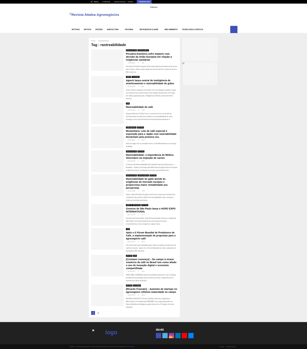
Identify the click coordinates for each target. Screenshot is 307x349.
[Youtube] (225, 29)
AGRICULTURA (112, 29)
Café (128, 103)
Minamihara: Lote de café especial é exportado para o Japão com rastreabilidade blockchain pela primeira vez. (151, 134)
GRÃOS (128, 77)
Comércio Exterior (143, 50)
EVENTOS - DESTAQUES (133, 205)
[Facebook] (214, 29)
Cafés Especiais (131, 127)
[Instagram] (219, 29)
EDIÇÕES (99, 29)
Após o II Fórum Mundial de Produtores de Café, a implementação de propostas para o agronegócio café (151, 235)
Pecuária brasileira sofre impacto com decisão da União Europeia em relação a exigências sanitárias (149, 56)
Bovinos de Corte (131, 50)
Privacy (221, 347)
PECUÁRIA (129, 29)
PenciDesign (131, 346)
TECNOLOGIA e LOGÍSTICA (192, 29)
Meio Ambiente (171, 29)
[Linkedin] (222, 29)
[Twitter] (217, 29)
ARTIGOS (87, 29)
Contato (130, 2)
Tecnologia (135, 77)
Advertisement (231, 347)
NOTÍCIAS (76, 29)
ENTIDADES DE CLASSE (149, 29)
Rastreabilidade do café (140, 107)
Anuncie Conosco (120, 2)
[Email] (227, 29)
